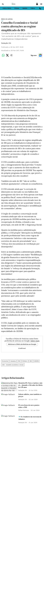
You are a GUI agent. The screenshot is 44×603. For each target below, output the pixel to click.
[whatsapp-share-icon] (3, 56)
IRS (19, 361)
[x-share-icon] (7, 56)
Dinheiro (24, 361)
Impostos (13, 361)
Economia (5, 361)
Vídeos (33, 8)
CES (30, 361)
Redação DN (6, 43)
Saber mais (35, 341)
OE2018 (36, 361)
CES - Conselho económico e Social (13, 364)
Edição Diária (7, 8)
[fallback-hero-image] (9, 386)
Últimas (16, 8)
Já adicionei (22, 348)
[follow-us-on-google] (40, 55)
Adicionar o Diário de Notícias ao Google (22, 344)
